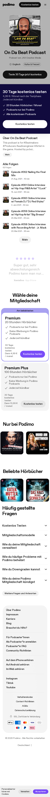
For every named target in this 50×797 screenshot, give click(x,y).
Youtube (10, 687)
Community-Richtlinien (18, 650)
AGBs (25, 706)
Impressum (12, 614)
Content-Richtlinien (25, 701)
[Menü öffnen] (45, 4)
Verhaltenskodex (25, 697)
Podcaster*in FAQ (16, 646)
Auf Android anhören (17, 664)
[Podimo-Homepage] (9, 5)
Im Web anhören (15, 669)
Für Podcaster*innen (17, 637)
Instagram (11, 678)
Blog (8, 623)
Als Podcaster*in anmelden (21, 641)
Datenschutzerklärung (25, 710)
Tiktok (9, 683)
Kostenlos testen (29, 4)
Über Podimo (13, 610)
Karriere (10, 619)
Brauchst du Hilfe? (16, 627)
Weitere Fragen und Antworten (20, 593)
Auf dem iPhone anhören (19, 660)
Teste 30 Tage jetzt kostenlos (25, 74)
